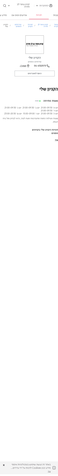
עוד (49, 471)
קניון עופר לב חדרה (43, 25)
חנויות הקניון (30, 25)
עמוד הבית (56, 25)
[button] (56, 140)
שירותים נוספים (18, 25)
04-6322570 (40, 66)
